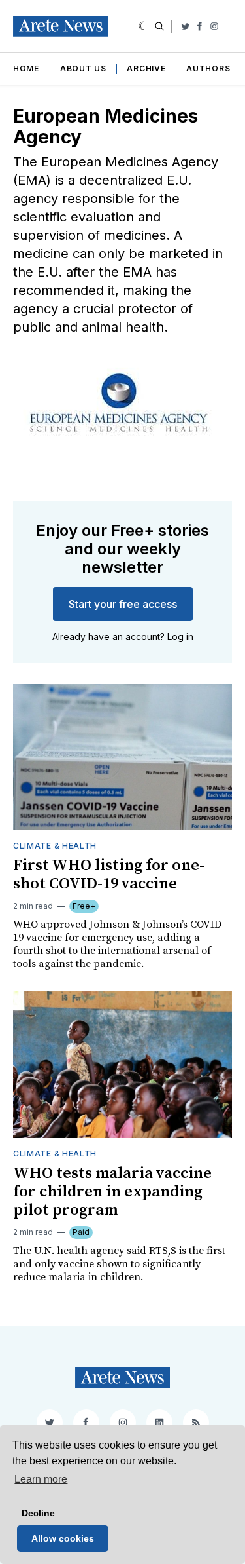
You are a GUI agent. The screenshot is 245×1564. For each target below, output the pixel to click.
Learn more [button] (40, 1479)
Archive (146, 68)
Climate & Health (55, 845)
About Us (83, 68)
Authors (208, 68)
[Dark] (143, 26)
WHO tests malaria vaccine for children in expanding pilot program (112, 1192)
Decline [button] (38, 1513)
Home (26, 68)
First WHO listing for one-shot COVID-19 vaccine (108, 875)
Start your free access (123, 604)
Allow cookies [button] (62, 1538)
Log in (180, 636)
